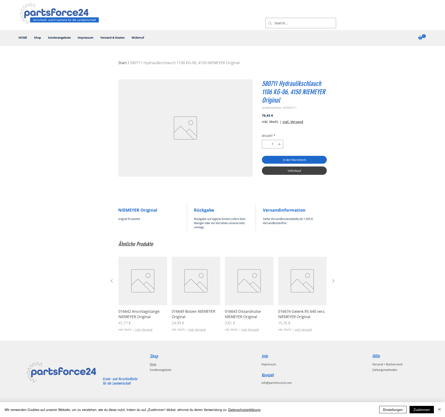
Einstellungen (393, 409)
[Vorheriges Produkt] (111, 281)
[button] (422, 36)
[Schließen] (439, 409)
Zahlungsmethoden (384, 370)
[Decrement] (265, 144)
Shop (153, 364)
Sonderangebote (160, 370)
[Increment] (280, 144)
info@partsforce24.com (276, 383)
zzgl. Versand (293, 121)
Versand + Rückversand (387, 364)
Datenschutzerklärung (244, 409)
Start (122, 62)
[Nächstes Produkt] (333, 281)
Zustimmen (421, 409)
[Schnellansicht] (142, 281)
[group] (222, 297)
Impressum (268, 364)
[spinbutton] (272, 144)
